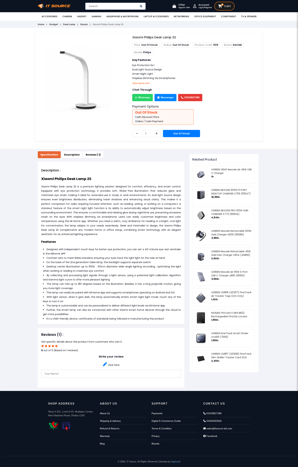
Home (41, 24)
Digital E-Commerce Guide (166, 421)
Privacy (156, 436)
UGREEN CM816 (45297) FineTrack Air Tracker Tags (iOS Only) (231, 294)
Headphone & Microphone (122, 16)
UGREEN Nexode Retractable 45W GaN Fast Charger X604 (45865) (231, 253)
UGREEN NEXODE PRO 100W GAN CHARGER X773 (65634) (229, 212)
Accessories (49, 16)
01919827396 (192, 97)
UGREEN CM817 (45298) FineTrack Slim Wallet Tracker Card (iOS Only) (231, 357)
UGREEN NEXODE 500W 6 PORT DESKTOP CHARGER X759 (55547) (231, 191)
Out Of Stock (181, 133)
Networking (181, 16)
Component (228, 16)
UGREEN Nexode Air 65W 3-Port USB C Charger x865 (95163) (229, 273)
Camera (67, 16)
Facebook (211, 436)
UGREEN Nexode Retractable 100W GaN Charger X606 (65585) (231, 232)
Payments (157, 413)
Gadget (82, 16)
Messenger (167, 97)
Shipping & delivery (110, 421)
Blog (102, 443)
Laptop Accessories (156, 16)
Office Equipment (205, 16)
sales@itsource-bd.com (219, 428)
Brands (155, 443)
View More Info (141, 83)
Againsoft (175, 461)
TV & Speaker (248, 16)
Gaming (96, 16)
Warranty (105, 436)
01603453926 (214, 421)
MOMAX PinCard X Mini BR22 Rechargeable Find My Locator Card (229, 316)
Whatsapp (144, 97)
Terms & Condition (162, 428)
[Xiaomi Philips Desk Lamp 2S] (81, 79)
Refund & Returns (109, 428)
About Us (105, 413)
